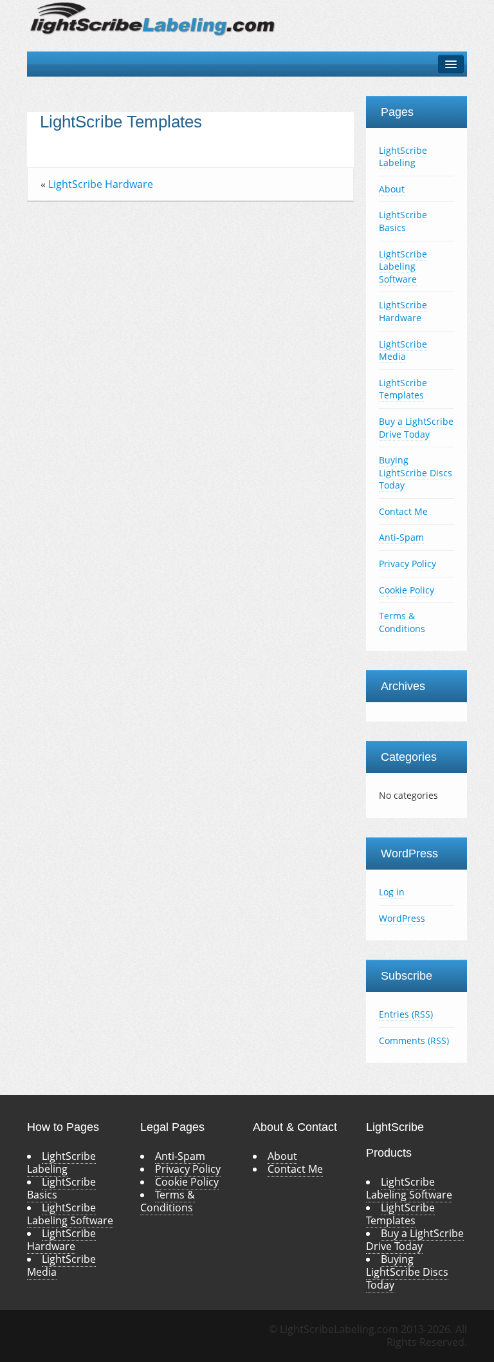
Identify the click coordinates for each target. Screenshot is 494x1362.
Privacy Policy (407, 563)
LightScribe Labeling (403, 156)
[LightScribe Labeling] (153, 18)
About (392, 189)
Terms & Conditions (402, 622)
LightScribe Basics (403, 221)
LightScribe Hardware (100, 184)
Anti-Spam (401, 537)
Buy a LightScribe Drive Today (416, 427)
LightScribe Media (403, 350)
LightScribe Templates (121, 121)
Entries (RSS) (406, 1014)
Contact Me (403, 511)
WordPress (402, 918)
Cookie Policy (406, 590)
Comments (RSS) (414, 1040)
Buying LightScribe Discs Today (415, 472)
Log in (392, 892)
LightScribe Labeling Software (403, 266)
